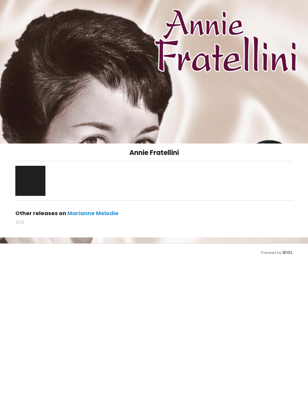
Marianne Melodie (93, 213)
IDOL (287, 252)
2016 (19, 222)
